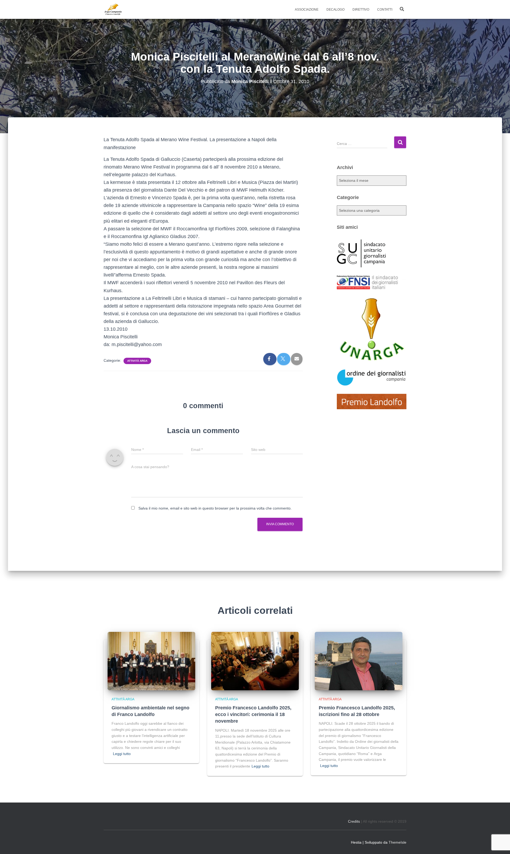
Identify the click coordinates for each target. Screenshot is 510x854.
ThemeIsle (397, 842)
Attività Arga (137, 360)
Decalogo (335, 9)
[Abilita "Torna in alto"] (499, 843)
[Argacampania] (113, 9)
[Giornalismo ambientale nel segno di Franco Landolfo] (151, 660)
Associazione (306, 9)
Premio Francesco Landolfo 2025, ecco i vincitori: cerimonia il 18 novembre (253, 714)
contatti (384, 9)
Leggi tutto (122, 754)
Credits (354, 821)
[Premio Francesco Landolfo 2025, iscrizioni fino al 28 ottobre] (358, 660)
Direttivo (360, 9)
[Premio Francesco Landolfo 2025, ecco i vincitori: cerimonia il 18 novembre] (255, 660)
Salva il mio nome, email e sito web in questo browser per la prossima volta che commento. (215, 508)
